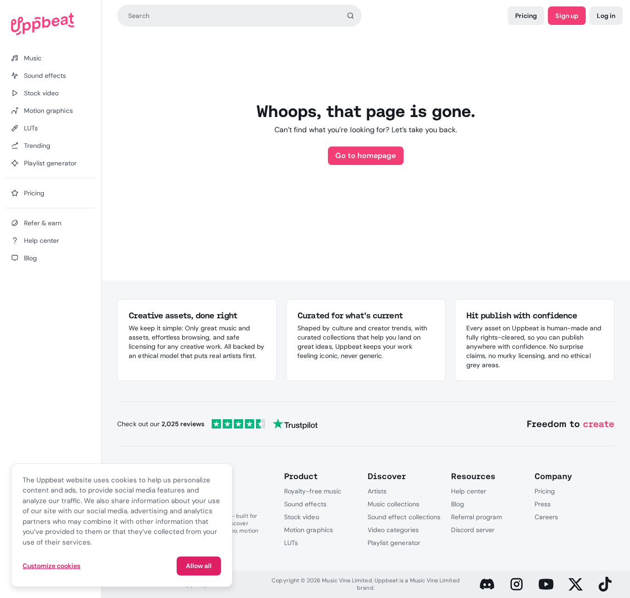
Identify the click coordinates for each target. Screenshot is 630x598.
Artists (377, 491)
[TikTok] (605, 584)
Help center (468, 491)
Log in (606, 16)
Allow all (199, 566)
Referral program (476, 517)
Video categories (393, 530)
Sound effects (305, 504)
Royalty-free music (312, 491)
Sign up (566, 16)
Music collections (393, 504)
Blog (457, 504)
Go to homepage (365, 155)
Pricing (526, 16)
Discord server (473, 530)
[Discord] (487, 584)
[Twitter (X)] (575, 584)
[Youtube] (546, 584)
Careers (546, 517)
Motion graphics (308, 530)
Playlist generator (394, 543)
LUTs (291, 543)
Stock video (301, 517)
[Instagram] (516, 584)
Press (543, 504)
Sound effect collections (404, 517)
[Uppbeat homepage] (50, 24)
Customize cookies (51, 566)
